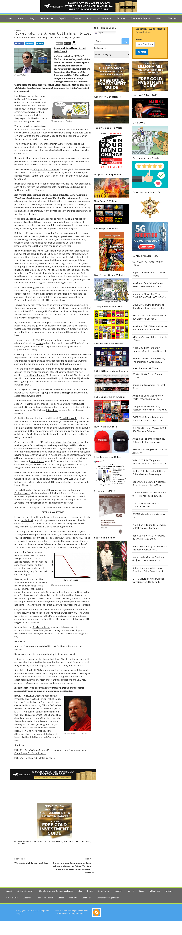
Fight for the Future (41, 176)
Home (8, 18)
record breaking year (34, 375)
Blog (31, 18)
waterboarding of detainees (65, 442)
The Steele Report (140, 18)
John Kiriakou (37, 461)
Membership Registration (107, 898)
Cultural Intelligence (62, 37)
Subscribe (27, 898)
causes (39, 343)
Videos (159, 18)
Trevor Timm (71, 172)
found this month (68, 418)
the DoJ (46, 317)
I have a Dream (77, 400)
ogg (34, 349)
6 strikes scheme (41, 627)
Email (139, 39)
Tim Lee (45, 172)
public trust (27, 520)
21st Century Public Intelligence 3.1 (38, 758)
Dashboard (86, 898)
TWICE (73, 613)
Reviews (121, 18)
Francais (77, 18)
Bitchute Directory (25, 891)
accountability (63, 507)
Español (63, 18)
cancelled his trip (66, 482)
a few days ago (21, 239)
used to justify (78, 314)
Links (90, 18)
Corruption (46, 37)
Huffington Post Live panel (45, 169)
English (100, 33)
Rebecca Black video (59, 364)
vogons (81, 531)
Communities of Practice (27, 37)
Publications (104, 18)
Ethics (77, 37)
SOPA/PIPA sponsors (25, 582)
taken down (52, 410)
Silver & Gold (12, 898)
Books (90, 891)
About (20, 18)
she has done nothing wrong (54, 613)
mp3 (29, 349)
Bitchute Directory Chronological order (56, 891)
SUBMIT (141, 52)
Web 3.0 (172, 18)
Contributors (46, 18)
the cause (37, 523)
